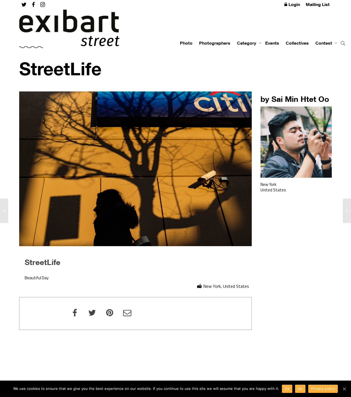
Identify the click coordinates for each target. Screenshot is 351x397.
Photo (186, 43)
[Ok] (344, 389)
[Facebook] (33, 4)
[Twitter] (24, 4)
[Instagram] (42, 4)
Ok (287, 388)
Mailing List (318, 4)
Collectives (297, 43)
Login (294, 4)
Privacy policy (323, 388)
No (300, 388)
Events (272, 43)
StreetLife (42, 262)
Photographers (214, 43)
